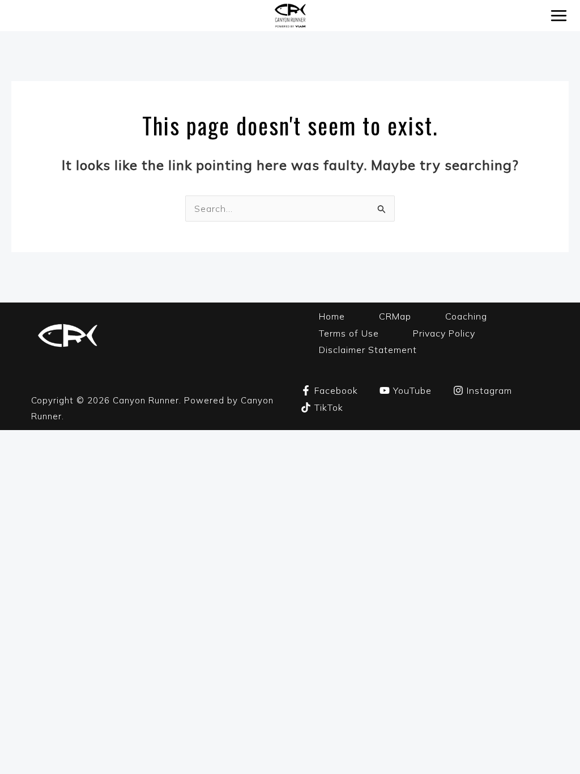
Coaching (466, 316)
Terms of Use (349, 333)
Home (332, 316)
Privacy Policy (444, 333)
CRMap (395, 316)
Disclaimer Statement (368, 349)
